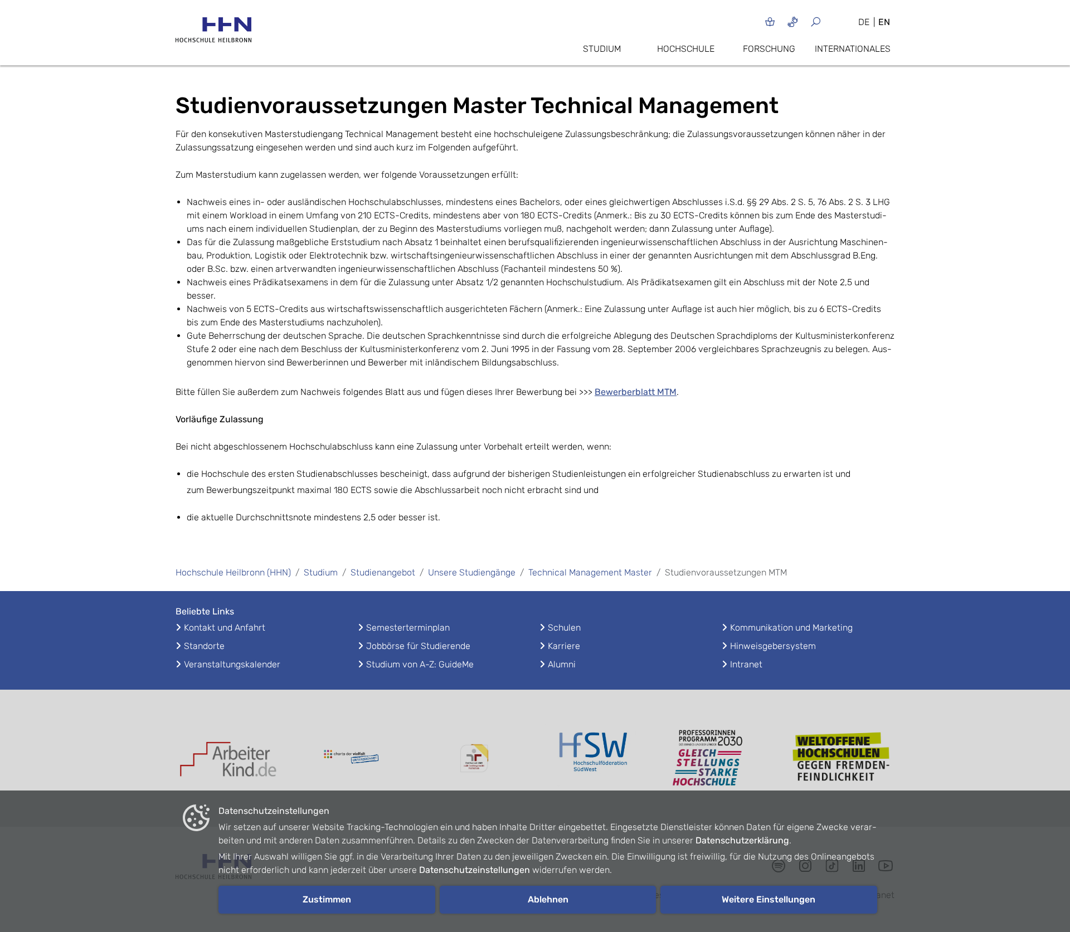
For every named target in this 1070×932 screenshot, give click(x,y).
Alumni (562, 664)
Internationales (853, 48)
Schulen (564, 627)
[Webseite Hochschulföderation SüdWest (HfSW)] (596, 758)
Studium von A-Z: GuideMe (420, 664)
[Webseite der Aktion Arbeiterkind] (228, 758)
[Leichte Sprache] (769, 21)
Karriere (564, 646)
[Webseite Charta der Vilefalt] (351, 758)
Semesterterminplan (408, 627)
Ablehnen (548, 899)
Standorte (204, 646)
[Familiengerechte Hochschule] (474, 758)
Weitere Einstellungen (768, 899)
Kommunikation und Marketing (791, 627)
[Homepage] (213, 33)
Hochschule (685, 48)
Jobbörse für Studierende (418, 646)
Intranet (746, 664)
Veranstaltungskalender (232, 664)
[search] (829, 21)
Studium (602, 48)
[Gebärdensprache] (792, 21)
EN (884, 22)
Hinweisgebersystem (773, 646)
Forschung (769, 48)
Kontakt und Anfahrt (224, 627)
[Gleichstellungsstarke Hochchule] (719, 758)
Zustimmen (327, 899)
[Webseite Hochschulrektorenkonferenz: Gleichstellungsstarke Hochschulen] (841, 758)
